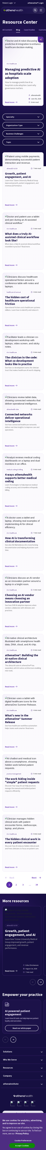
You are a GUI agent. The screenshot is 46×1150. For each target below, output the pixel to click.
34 (37, 884)
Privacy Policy (22, 1133)
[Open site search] (35, 10)
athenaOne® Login (36, 3)
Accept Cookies (22, 1145)
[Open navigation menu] (41, 10)
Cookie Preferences (23, 1140)
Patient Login (7, 3)
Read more (9, 102)
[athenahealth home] (13, 10)
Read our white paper (22, 1028)
